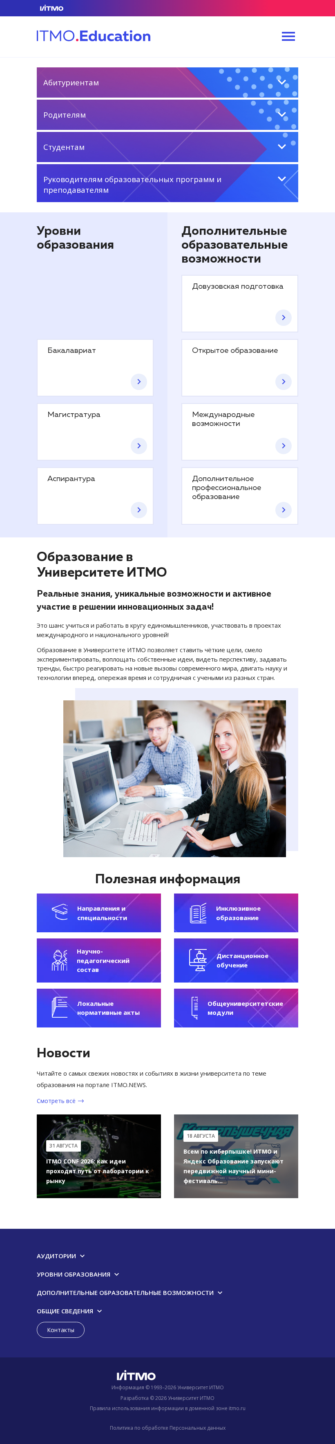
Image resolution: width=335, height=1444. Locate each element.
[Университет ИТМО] (167, 1377)
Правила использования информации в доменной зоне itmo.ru (168, 1408)
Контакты (60, 1330)
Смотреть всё (56, 1101)
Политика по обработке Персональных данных (168, 1427)
